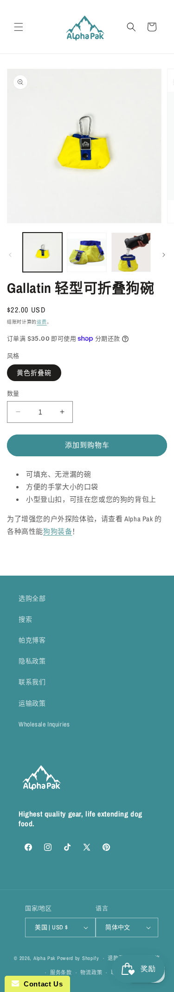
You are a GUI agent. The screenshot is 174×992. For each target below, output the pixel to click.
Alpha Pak (44, 958)
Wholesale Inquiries (44, 724)
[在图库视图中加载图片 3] (131, 252)
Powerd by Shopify (78, 958)
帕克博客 (32, 640)
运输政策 (32, 703)
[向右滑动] (164, 255)
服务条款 (61, 972)
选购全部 (32, 598)
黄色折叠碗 (34, 373)
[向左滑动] (10, 255)
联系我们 (32, 682)
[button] (18, 27)
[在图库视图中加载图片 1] (42, 252)
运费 (41, 322)
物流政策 (91, 972)
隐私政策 (32, 661)
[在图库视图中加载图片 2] (86, 252)
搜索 (25, 619)
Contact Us (41, 984)
